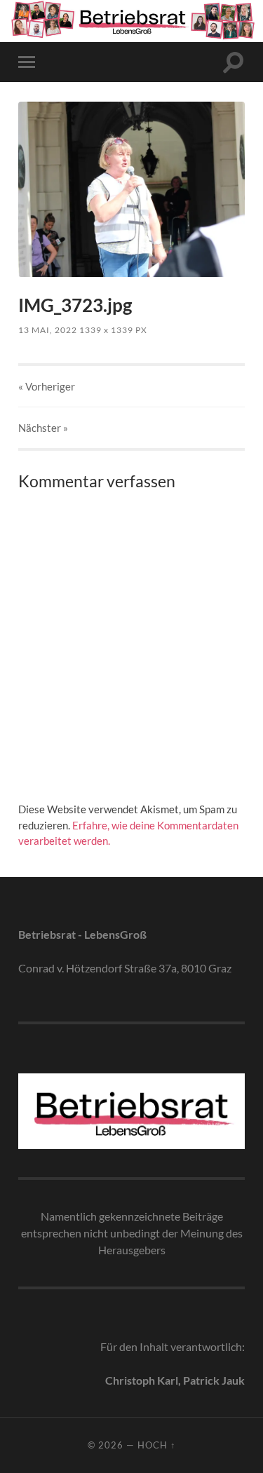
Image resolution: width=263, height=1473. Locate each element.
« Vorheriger (46, 386)
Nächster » (43, 427)
